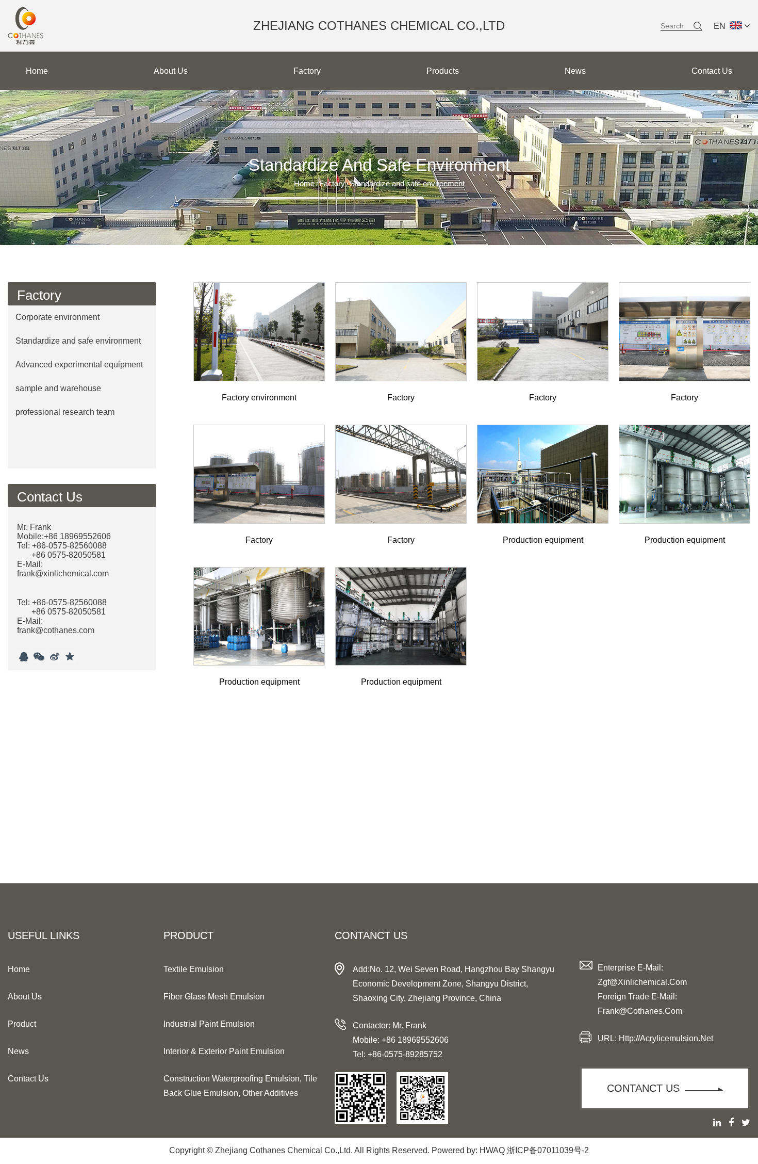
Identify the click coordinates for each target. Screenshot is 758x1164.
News (575, 71)
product (22, 1024)
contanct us (643, 1088)
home (19, 969)
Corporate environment (57, 317)
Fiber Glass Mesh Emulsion (214, 996)
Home (37, 71)
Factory (307, 71)
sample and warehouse (58, 388)
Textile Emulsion (193, 969)
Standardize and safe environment (78, 340)
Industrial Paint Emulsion (209, 1024)
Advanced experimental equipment (79, 364)
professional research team (64, 412)
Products (442, 71)
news (18, 1051)
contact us (28, 1078)
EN (720, 26)
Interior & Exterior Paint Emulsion (224, 1051)
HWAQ (492, 1150)
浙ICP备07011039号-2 (548, 1150)
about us (25, 996)
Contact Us (711, 71)
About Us (171, 71)
